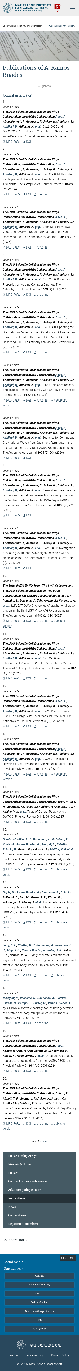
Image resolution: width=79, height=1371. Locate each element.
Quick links (13, 1268)
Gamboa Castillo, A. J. (17, 839)
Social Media (14, 1262)
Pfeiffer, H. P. (58, 849)
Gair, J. (65, 892)
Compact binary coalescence (27, 1181)
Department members (23, 1224)
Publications (16, 1198)
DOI (28, 141)
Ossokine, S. (28, 998)
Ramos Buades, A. (28, 844)
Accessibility (35, 1355)
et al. (38, 126)
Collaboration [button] (14, 1240)
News (12, 1207)
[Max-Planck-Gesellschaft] (23, 1344)
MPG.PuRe (13, 141)
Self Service (39, 1329)
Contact (39, 1275)
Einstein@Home (19, 1164)
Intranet (39, 1293)
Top (71, 1258)
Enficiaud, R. (60, 839)
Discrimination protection (39, 1311)
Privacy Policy (60, 1355)
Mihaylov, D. (10, 998)
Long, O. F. (9, 945)
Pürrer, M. (39, 1003)
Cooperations (17, 1215)
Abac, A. (61, 116)
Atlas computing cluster (24, 1190)
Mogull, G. (13, 950)
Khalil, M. (9, 844)
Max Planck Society (39, 1284)
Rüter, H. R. (54, 950)
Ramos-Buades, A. (34, 950)
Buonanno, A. (42, 839)
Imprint (14, 1355)
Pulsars (13, 1173)
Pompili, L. (48, 844)
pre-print (42, 194)
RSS (39, 1320)
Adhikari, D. (10, 126)
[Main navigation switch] (72, 8)
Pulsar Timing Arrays (22, 1156)
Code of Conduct (39, 1302)
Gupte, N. (9, 892)
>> (45, 1141)
